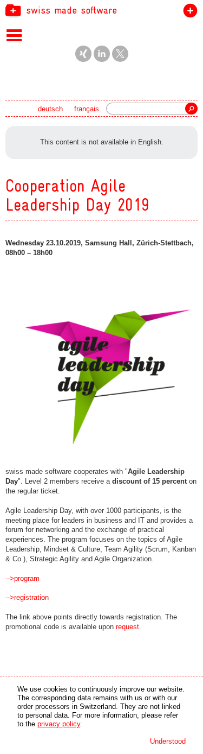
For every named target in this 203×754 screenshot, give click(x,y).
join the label (188, 12)
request (127, 627)
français (86, 109)
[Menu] (14, 35)
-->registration (27, 597)
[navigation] (101, 10)
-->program (22, 578)
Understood (168, 741)
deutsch (50, 109)
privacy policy (58, 724)
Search (191, 109)
